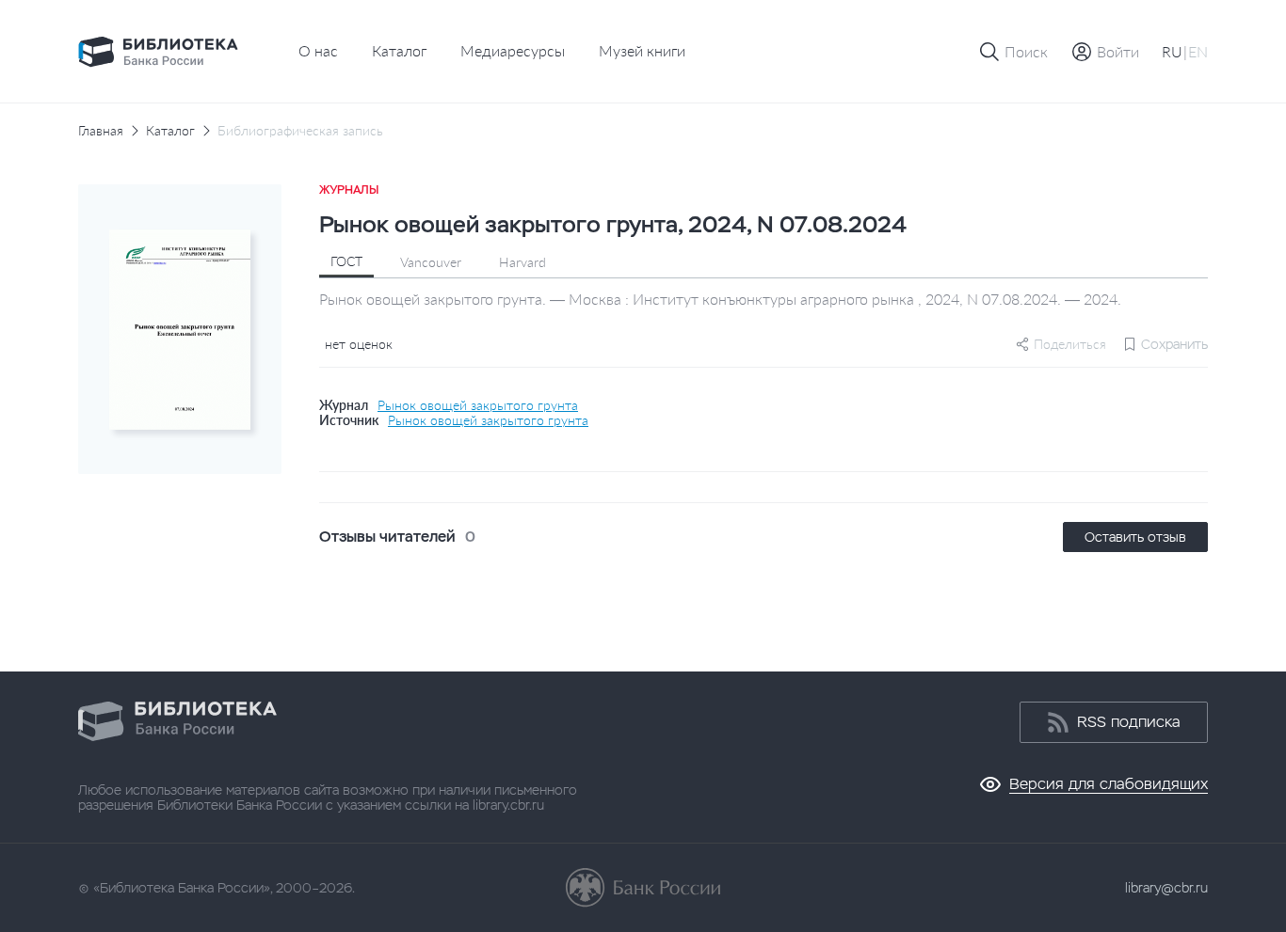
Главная (100, 130)
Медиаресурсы (512, 50)
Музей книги (642, 50)
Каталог (399, 50)
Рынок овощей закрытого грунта (478, 405)
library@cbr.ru (1166, 887)
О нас (318, 50)
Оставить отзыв (1135, 537)
